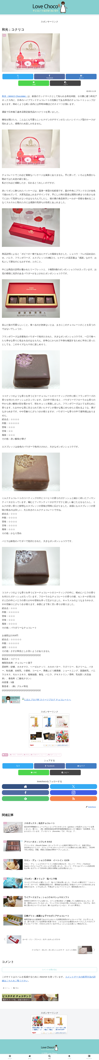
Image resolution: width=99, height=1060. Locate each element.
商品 (6, 755)
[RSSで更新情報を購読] (73, 798)
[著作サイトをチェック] (25, 786)
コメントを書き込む (49, 969)
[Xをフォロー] (73, 786)
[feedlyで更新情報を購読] (25, 798)
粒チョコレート (55, 755)
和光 (27, 755)
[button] (65, 83)
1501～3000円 (17, 755)
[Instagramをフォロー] (73, 792)
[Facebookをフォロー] (25, 792)
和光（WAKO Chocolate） (15, 96)
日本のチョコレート (39, 755)
